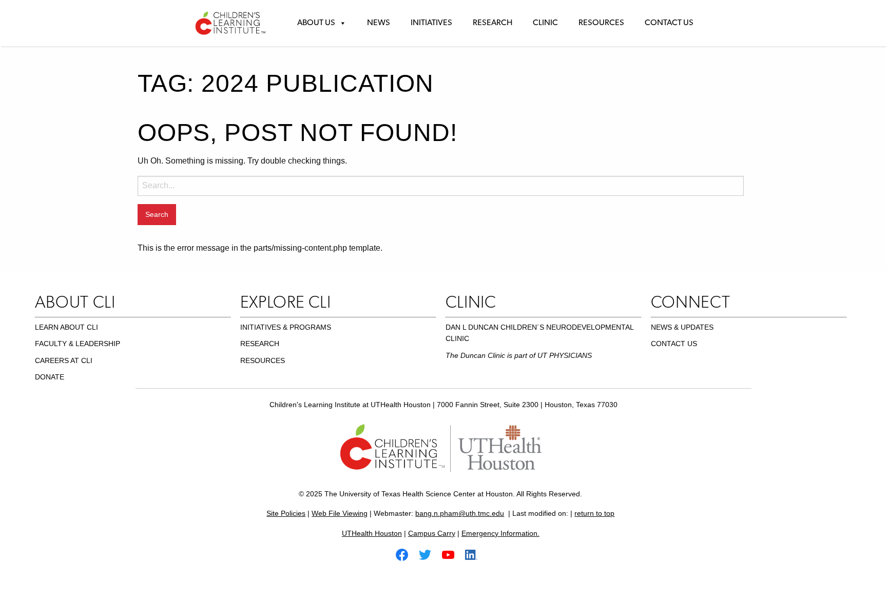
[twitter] (429, 554)
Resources (601, 23)
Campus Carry (431, 533)
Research (492, 23)
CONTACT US (674, 343)
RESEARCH (259, 343)
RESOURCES (262, 360)
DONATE (49, 377)
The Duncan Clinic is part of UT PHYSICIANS (519, 355)
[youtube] (452, 554)
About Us (316, 23)
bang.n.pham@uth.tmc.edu (459, 513)
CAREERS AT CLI (63, 360)
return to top (594, 513)
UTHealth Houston (372, 533)
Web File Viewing (340, 513)
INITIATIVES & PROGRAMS (285, 327)
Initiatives (431, 23)
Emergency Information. (500, 533)
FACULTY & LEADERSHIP (77, 343)
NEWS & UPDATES (682, 327)
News (378, 23)
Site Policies (285, 513)
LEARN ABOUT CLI (66, 327)
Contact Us (669, 23)
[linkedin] (475, 554)
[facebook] (406, 554)
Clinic (545, 23)
